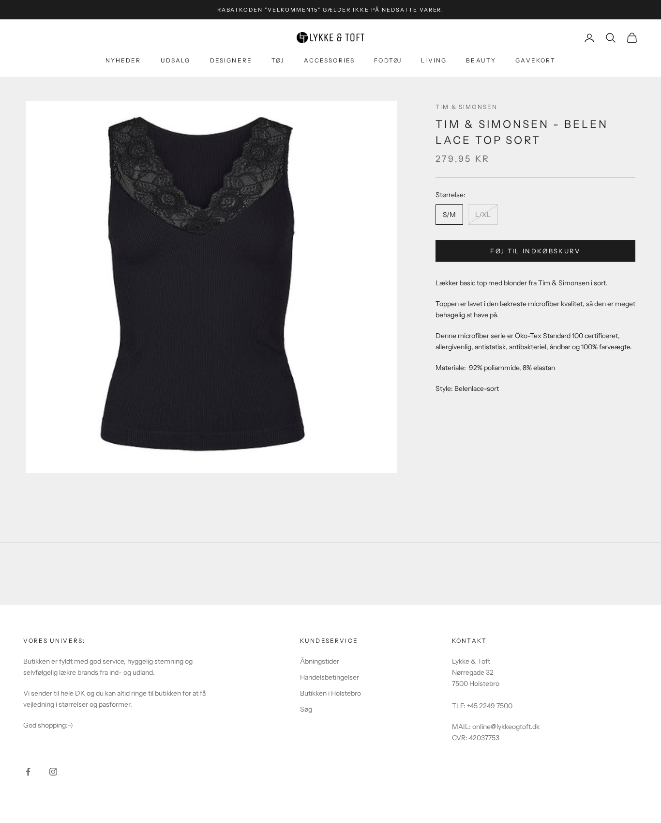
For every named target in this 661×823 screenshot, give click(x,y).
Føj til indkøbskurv (535, 251)
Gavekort (535, 60)
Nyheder (123, 60)
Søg (306, 709)
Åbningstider (319, 661)
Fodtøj (388, 60)
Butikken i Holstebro (330, 693)
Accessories (329, 60)
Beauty (481, 60)
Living (434, 60)
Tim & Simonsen (466, 106)
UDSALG (176, 60)
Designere (231, 60)
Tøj (277, 60)
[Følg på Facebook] (28, 771)
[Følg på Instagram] (53, 771)
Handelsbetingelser (329, 677)
